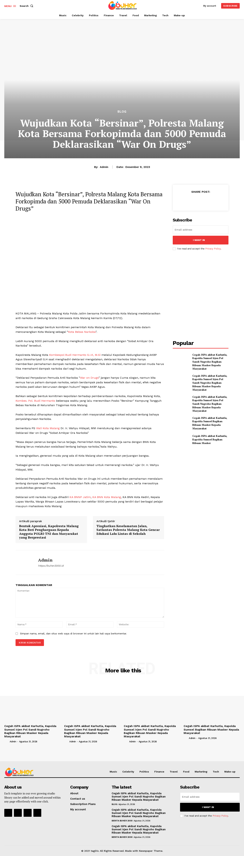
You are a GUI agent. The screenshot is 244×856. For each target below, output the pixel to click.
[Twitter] (192, 200)
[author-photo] (6, 741)
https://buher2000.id (51, 565)
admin (104, 167)
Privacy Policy (213, 248)
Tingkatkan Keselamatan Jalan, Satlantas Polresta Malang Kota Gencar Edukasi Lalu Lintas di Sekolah (128, 530)
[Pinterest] (200, 200)
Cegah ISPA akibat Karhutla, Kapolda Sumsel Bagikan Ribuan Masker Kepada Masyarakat (209, 423)
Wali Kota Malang (48, 428)
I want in (199, 240)
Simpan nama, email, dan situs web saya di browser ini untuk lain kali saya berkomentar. (73, 633)
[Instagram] (18, 813)
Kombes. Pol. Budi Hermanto (35, 400)
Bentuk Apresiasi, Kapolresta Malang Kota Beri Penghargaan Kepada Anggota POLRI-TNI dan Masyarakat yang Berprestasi (49, 532)
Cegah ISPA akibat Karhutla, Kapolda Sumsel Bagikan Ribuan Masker (209, 439)
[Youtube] (37, 813)
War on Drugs (89, 377)
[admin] (24, 562)
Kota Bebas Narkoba (82, 332)
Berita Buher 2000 (122, 820)
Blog (122, 111)
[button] (27, 6)
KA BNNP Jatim (80, 497)
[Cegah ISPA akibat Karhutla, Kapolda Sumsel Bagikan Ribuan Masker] (181, 439)
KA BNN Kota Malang (106, 497)
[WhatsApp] (208, 200)
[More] (217, 200)
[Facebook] (184, 200)
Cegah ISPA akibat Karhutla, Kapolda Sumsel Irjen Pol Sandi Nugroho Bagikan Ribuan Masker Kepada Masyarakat (209, 361)
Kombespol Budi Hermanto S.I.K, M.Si (75, 355)
